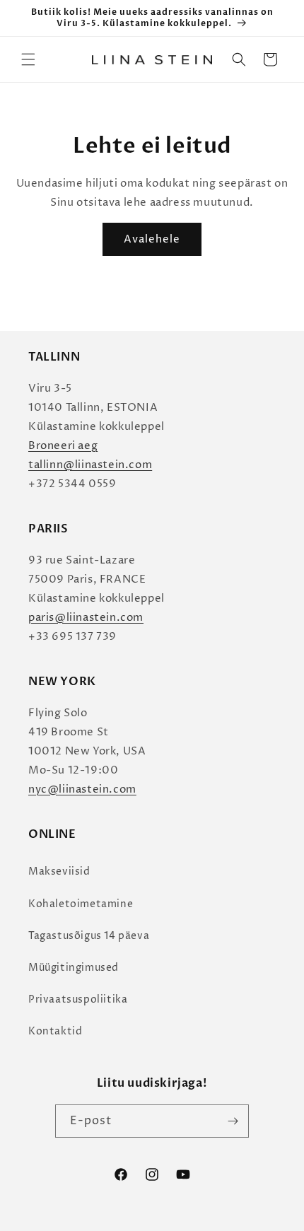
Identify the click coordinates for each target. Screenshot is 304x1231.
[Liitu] (232, 1121)
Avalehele (152, 239)
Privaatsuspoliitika (77, 999)
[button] (28, 59)
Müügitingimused (73, 967)
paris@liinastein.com (86, 617)
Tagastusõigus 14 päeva (88, 936)
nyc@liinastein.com (82, 789)
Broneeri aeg (63, 445)
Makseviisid (59, 871)
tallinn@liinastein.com (90, 464)
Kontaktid (55, 1031)
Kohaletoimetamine (80, 904)
